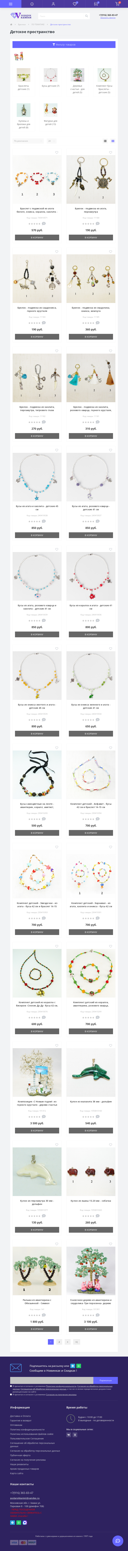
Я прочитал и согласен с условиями (44, 1394)
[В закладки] (56, 153)
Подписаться (106, 1380)
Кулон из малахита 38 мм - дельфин (91, 1101)
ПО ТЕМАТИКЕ (38, 24)
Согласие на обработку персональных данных (35, 1450)
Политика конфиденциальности (27, 1429)
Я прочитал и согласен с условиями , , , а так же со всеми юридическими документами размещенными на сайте (62, 1389)
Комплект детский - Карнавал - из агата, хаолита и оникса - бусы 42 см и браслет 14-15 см (91, 906)
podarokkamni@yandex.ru (25, 1498)
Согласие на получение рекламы (28, 1459)
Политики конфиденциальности (61, 1386)
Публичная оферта (20, 1455)
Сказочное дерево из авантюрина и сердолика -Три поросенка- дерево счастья (91, 1303)
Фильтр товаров (65, 44)
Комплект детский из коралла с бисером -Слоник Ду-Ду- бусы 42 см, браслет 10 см (37, 1005)
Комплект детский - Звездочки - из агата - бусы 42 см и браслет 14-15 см (37, 906)
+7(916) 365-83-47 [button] (21, 1493)
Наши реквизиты (19, 1464)
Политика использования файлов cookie (31, 1434)
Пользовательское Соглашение (27, 1438)
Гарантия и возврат (21, 1420)
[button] (53, 4)
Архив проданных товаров (24, 1468)
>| (77, 1342)
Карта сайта (16, 1473)
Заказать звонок (108, 17)
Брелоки (22, 24)
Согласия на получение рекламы (61, 1394)
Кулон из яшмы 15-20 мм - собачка (91, 1200)
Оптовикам (16, 1425)
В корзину (37, 237)
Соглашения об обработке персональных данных (43, 1389)
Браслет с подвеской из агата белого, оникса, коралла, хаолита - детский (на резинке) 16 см (37, 211)
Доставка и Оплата (20, 1416)
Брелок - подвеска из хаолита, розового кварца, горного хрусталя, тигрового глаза (91, 410)
